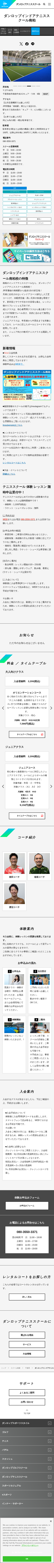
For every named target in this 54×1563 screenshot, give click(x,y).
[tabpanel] (27, 66)
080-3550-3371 (9, 141)
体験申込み (35, 31)
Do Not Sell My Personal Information (27, 1552)
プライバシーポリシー (30, 1545)
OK (27, 1559)
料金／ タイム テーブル (3, 31)
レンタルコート (25, 31)
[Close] (51, 1521)
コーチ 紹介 (10, 31)
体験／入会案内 (16, 31)
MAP (45, 94)
